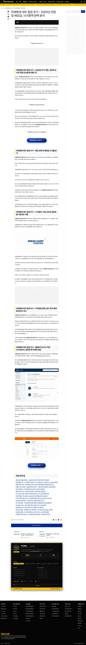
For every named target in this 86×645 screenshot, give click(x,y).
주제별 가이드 (81, 604)
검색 (83, 11)
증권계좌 (79, 623)
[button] (1, 2)
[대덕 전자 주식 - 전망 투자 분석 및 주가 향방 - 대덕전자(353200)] (24, 535)
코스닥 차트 (3, 613)
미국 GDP (15, 606)
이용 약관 (2, 643)
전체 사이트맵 (42, 613)
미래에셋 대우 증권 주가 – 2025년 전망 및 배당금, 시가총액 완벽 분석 (33, 514)
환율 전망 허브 (42, 611)
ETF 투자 (79, 613)
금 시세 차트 (28, 618)
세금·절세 (79, 606)
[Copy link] (8, 19)
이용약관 (66, 613)
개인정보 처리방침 (7, 643)
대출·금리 (79, 608)
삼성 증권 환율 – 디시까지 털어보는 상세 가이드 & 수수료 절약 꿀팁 (32, 512)
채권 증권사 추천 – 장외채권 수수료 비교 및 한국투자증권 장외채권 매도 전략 (34, 484)
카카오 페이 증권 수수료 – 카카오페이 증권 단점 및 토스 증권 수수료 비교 (34, 498)
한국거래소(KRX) (55, 608)
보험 (79, 628)
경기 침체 (35, 110)
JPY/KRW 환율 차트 (30, 611)
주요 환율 (28, 604)
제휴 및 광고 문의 (68, 611)
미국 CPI (14, 611)
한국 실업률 (15, 618)
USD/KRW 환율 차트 (30, 606)
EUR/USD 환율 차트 (30, 608)
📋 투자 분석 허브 (23, 581)
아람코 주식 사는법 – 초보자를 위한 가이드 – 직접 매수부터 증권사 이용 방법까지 (36, 487)
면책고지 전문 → (37, 585)
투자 (3, 8)
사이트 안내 (67, 604)
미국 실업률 (15, 616)
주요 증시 (3, 604)
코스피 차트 (3, 611)
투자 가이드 (42, 604)
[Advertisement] (37, 57)
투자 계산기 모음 (43, 606)
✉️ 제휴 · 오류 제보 (38, 581)
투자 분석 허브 (42, 608)
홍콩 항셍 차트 (3, 618)
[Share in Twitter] (8, 14)
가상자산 (79, 625)
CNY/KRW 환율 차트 (30, 616)
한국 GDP (15, 608)
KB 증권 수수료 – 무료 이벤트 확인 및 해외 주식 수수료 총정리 (31, 505)
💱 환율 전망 (31, 581)
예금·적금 (79, 618)
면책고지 (41, 618)
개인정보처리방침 (68, 616)
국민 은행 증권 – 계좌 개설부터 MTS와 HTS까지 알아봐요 (30, 489)
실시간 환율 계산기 (68, 608)
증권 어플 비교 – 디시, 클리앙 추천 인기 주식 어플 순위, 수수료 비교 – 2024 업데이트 (37, 482)
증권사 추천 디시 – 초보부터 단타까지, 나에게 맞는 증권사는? (31, 491)
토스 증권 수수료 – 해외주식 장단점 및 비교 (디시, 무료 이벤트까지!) (32, 494)
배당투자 (79, 611)
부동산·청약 (80, 620)
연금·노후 (79, 616)
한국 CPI (14, 613)
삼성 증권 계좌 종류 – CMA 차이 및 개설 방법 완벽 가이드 (30, 500)
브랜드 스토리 (67, 606)
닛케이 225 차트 (4, 616)
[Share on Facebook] (8, 11)
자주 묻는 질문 (42, 616)
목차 (17, 22)
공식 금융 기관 (55, 604)
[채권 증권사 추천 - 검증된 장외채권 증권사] (49, 535)
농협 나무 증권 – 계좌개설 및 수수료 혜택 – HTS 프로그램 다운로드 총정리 (34, 510)
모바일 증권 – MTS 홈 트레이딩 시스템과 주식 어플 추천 (30, 507)
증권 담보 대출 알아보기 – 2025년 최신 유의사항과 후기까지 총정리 (32, 480)
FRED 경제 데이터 (55, 616)
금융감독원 (54, 606)
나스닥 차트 (3, 606)
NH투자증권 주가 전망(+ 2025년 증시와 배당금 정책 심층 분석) (32, 496)
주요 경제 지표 (16, 604)
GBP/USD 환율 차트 (30, 613)
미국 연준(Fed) (55, 613)
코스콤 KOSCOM (55, 611)
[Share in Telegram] (8, 16)
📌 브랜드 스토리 (16, 581)
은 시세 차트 (28, 620)
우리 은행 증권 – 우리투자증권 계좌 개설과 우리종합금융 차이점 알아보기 (34, 503)
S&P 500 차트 (4, 608)
